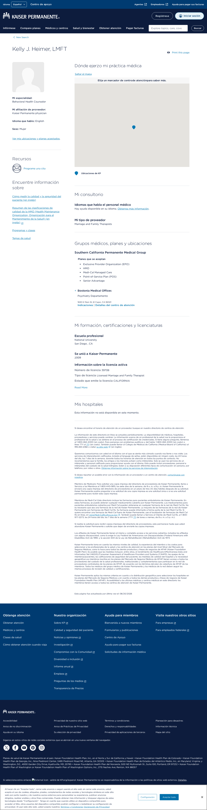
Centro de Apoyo (115, 637)
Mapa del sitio (163, 732)
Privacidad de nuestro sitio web (70, 720)
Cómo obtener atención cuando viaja (25, 644)
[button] (134, 127)
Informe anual (62, 666)
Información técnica (166, 726)
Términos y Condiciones (71, 807)
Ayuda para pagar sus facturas (188, 4)
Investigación (62, 644)
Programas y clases (23, 230)
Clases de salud (12, 637)
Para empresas (164, 622)
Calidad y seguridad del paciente (73, 630)
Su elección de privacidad (67, 732)
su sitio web (102, 447)
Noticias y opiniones (66, 637)
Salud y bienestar (83, 28)
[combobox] (168, 28)
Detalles (182, 780)
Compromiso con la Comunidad (73, 651)
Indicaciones (86, 305)
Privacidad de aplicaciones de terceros (125, 732)
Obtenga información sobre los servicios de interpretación (129, 468)
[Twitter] (6, 748)
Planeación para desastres (169, 720)
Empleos (59, 673)
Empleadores (157, 4)
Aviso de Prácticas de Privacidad (71, 726)
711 (87, 444)
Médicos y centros (56, 28)
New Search (22, 37)
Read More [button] (81, 387)
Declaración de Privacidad (97, 807)
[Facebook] (15, 748)
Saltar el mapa (83, 74)
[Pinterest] (32, 748)
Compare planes (30, 28)
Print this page (180, 52)
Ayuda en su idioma (13, 732)
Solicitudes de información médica (125, 651)
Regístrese (162, 16)
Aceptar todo (169, 797)
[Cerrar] (202, 797)
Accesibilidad (10, 720)
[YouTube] (24, 748)
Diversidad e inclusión (67, 659)
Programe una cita (34, 168)
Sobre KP (59, 622)
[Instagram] (41, 748)
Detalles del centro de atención (115, 305)
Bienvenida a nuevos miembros (123, 622)
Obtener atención (110, 28)
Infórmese (9, 28)
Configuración (148, 797)
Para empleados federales (171, 630)
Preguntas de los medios (68, 681)
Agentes (138, 4)
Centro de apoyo (41, 4)
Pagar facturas (135, 28)
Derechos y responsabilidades (120, 726)
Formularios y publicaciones (121, 630)
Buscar (197, 28)
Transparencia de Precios (69, 688)
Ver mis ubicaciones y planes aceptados (36, 138)
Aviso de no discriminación (17, 726)
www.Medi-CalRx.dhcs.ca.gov (103, 515)
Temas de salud (21, 238)
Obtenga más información (133, 208)
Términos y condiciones (117, 720)
